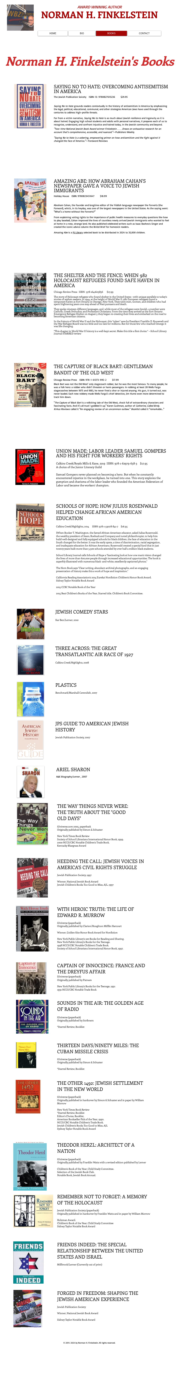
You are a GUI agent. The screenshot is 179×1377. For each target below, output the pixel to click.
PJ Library (78, 232)
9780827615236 (106, 96)
